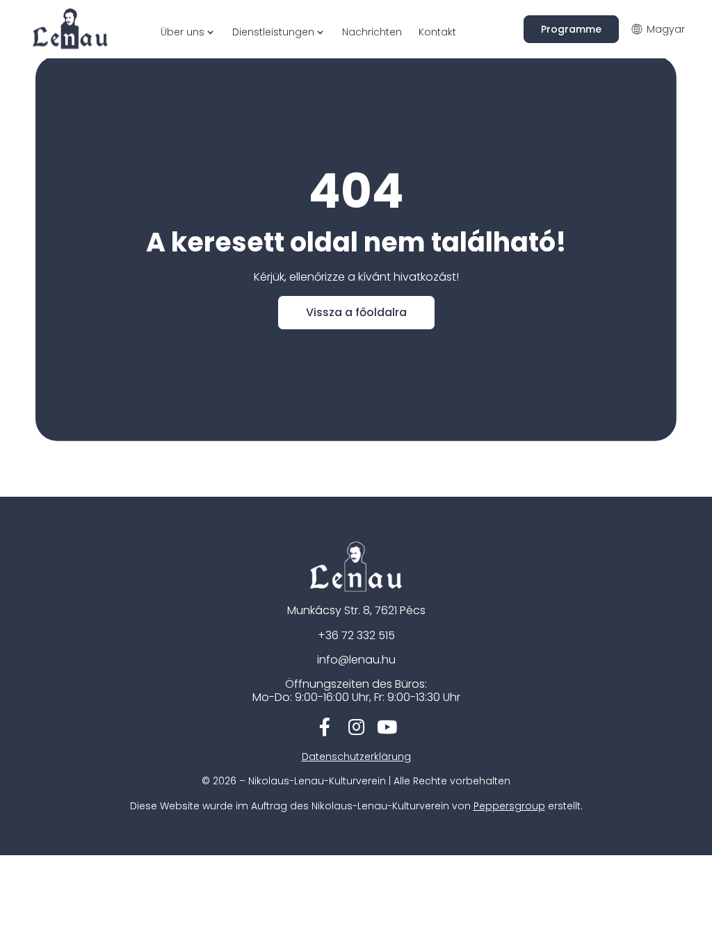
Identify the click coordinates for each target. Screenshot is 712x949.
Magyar (666, 29)
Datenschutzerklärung (356, 757)
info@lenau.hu (356, 660)
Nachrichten (372, 32)
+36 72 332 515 (356, 635)
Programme (571, 29)
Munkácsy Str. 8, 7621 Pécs (356, 610)
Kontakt (437, 32)
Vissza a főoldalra (356, 312)
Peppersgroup (509, 806)
